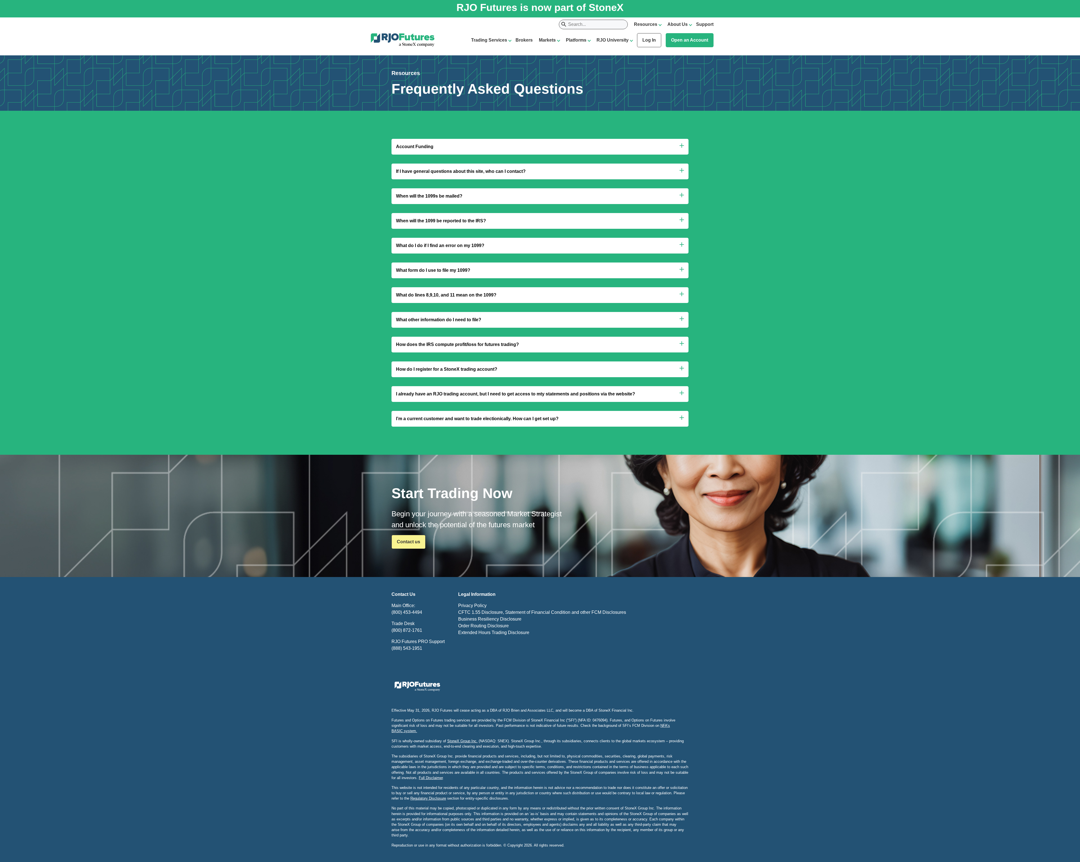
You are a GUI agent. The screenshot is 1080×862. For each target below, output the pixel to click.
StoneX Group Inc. (462, 741)
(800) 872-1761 (407, 630)
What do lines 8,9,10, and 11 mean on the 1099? (446, 295)
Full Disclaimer (431, 778)
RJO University (613, 40)
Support (705, 24)
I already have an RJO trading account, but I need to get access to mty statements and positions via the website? (515, 394)
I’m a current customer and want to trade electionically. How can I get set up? (477, 418)
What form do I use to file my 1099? (433, 270)
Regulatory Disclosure (428, 798)
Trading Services (489, 40)
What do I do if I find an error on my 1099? (440, 245)
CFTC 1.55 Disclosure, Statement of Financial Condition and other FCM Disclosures (542, 612)
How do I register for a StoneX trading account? (446, 369)
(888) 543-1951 (407, 648)
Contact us (408, 541)
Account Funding (414, 146)
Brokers (524, 40)
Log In (649, 40)
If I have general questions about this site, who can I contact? (461, 171)
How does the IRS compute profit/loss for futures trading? (457, 344)
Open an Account (689, 40)
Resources (645, 24)
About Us (677, 24)
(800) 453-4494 (407, 612)
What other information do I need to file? (438, 319)
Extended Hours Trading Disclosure (493, 632)
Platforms (576, 40)
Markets (547, 40)
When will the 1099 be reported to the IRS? (441, 220)
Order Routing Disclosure (483, 625)
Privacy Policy (472, 605)
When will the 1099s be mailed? (429, 196)
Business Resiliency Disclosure (489, 619)
